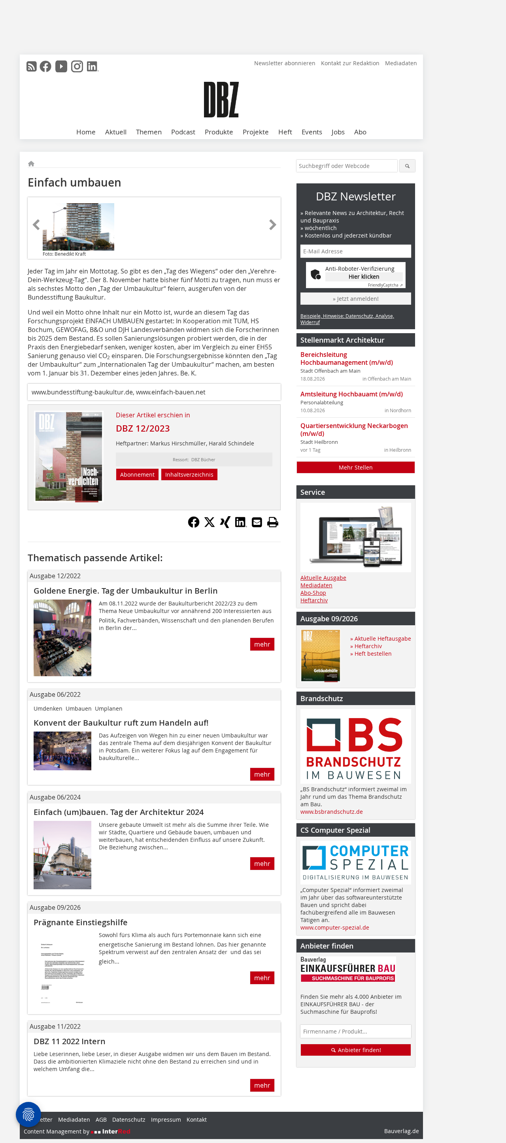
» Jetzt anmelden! (356, 298)
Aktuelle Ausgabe (323, 577)
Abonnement (137, 474)
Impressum (166, 1119)
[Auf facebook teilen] (194, 526)
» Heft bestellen (371, 653)
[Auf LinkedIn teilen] (241, 526)
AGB (101, 1119)
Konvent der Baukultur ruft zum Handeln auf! (121, 722)
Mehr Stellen (356, 467)
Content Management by (57, 1131)
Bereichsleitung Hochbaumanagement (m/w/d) (346, 358)
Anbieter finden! (358, 1050)
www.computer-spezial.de (334, 927)
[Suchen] (407, 166)
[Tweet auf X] (209, 526)
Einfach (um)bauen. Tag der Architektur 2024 (119, 812)
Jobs (338, 131)
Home (86, 131)
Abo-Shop (313, 592)
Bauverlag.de (401, 1131)
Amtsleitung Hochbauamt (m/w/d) (351, 394)
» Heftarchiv (366, 646)
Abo (360, 131)
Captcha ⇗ (385, 285)
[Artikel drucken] (273, 522)
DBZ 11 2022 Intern (70, 1041)
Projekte (256, 131)
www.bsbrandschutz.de (331, 811)
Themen (149, 131)
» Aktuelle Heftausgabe (380, 638)
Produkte (219, 131)
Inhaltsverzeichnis (189, 474)
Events (312, 131)
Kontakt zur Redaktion (350, 63)
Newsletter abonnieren (284, 63)
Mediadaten (401, 63)
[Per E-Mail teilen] (257, 522)
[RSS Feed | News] (32, 66)
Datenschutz (128, 1119)
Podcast (183, 131)
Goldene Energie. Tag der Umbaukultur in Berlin (126, 590)
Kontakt (197, 1119)
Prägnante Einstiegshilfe (81, 922)
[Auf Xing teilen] (225, 526)
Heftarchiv (314, 600)
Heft (285, 131)
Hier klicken (364, 276)
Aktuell (115, 131)
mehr (262, 644)
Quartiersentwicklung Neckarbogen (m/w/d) (354, 429)
